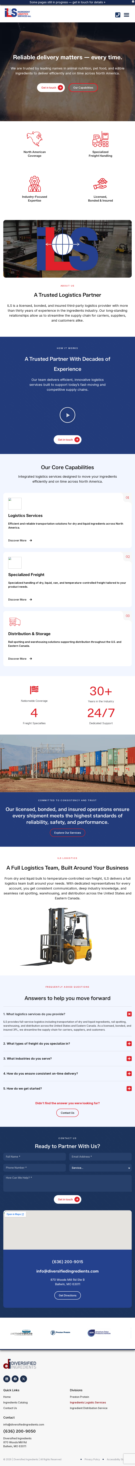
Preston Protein (79, 1396)
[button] (126, 14)
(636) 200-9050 (19, 1431)
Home (7, 1396)
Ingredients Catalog (15, 1402)
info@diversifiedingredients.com (67, 1271)
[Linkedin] (6, 1378)
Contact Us (10, 1408)
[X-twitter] (23, 1378)
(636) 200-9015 (67, 1261)
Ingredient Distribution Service (89, 1408)
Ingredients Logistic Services (88, 1402)
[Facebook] (15, 1378)
